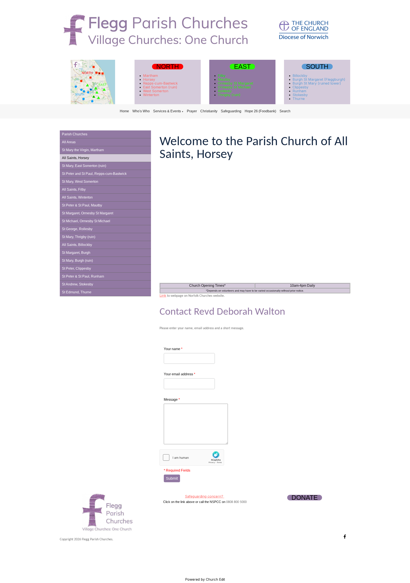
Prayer (192, 111)
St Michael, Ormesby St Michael (86, 221)
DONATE (304, 497)
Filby (222, 75)
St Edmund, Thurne (76, 292)
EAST (242, 66)
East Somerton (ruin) (160, 87)
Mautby (224, 79)
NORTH (167, 66)
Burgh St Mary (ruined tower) (317, 83)
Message (172, 399)
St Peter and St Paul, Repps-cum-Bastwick (94, 173)
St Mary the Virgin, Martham (83, 150)
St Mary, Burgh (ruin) (77, 260)
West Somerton (155, 91)
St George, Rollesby (77, 229)
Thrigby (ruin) (229, 95)
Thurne (299, 98)
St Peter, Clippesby (76, 268)
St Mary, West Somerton (80, 181)
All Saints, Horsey (75, 158)
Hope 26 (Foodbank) (260, 111)
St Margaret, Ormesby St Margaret (87, 213)
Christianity (208, 111)
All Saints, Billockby (77, 245)
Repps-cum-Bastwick (160, 83)
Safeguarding (231, 111)
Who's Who (141, 111)
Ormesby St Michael (234, 87)
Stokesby (300, 95)
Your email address (179, 374)
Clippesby (300, 87)
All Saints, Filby (74, 189)
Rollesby (225, 91)
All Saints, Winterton (77, 197)
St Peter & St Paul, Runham (83, 276)
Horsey (149, 79)
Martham (150, 75)
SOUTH (317, 66)
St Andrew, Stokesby (77, 284)
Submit (172, 478)
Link (163, 295)
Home (124, 111)
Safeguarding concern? (204, 496)
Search (285, 111)
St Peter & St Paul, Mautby (82, 205)
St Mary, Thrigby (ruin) (78, 237)
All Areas (69, 142)
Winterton (151, 95)
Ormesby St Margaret (235, 83)
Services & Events (167, 111)
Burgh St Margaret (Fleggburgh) (319, 79)
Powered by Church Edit (205, 579)
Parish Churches (74, 134)
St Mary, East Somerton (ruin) (84, 166)
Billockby (300, 75)
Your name (173, 349)
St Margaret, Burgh (76, 252)
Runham (299, 91)
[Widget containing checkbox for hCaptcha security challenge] (192, 457)
